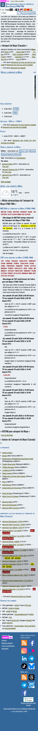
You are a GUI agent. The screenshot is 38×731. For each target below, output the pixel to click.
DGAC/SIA (15, 620)
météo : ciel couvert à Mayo (11, 185)
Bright (7, 10)
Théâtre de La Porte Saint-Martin (14, 476)
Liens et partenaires (8, 646)
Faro (18, 59)
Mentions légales (7, 643)
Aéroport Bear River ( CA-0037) (13, 544)
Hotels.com (23, 151)
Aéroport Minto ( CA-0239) (11, 530)
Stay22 (18, 154)
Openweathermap (20, 614)
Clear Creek (20, 52)
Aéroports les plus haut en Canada (23, 124)
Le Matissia (6, 470)
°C (14, 10)
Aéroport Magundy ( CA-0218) (13, 589)
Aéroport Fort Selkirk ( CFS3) (12, 527)
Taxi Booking (21, 158)
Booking (32, 151)
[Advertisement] (19, 567)
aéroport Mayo (7, 164)
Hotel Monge (6, 485)
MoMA (4, 455)
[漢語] (28, 10)
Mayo (33, 49)
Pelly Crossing (18, 54)
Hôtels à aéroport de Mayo (11, 72)
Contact (4, 640)
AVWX (16, 605)
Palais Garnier (7, 473)
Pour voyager (6, 182)
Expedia (4, 154)
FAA (10, 617)
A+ (3, 10)
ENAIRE (29, 620)
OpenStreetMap (10, 628)
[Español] (25, 10)
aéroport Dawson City (10, 169)
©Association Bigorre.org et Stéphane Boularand (19, 709)
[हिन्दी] (31, 10)
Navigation (2, 4)
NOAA (17, 608)
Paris (4, 482)
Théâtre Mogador (8, 467)
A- (1, 9)
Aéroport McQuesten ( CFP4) (12, 521)
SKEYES (10, 623)
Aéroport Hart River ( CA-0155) (13, 536)
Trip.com (5, 166)
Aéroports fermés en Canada (21, 596)
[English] (22, 10)
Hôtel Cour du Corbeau (10, 496)
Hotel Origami (7, 493)
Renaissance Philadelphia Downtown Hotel (17, 458)
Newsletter (5, 649)
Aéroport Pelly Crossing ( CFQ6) (13, 524)
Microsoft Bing (30, 626)
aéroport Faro (7, 175)
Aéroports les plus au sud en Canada (20, 65)
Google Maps (19, 626)
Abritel (11, 154)
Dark (11, 10)
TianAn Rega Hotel (8, 464)
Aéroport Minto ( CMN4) (10, 541)
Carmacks (18, 57)
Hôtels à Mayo (7, 452)
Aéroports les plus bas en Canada (15, 127)
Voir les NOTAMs (7, 435)
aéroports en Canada (18, 68)
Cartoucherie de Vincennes (11, 488)
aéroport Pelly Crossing (10, 508)
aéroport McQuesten (9, 505)
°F (16, 10)
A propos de (7, 636)
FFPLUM (28, 605)
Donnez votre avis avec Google (28, 704)
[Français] (19, 10)
